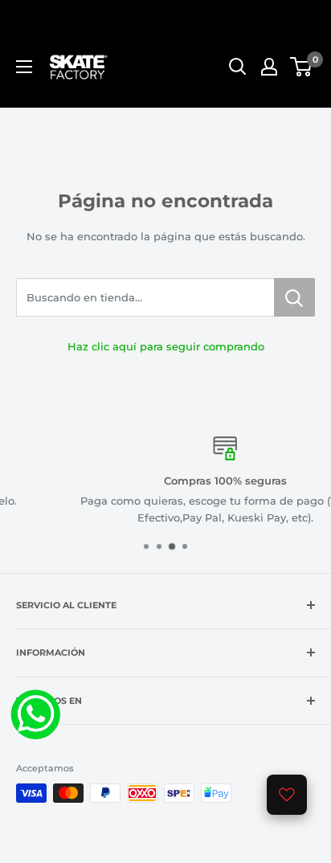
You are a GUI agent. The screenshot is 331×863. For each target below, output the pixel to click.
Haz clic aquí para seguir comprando (165, 346)
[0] (302, 66)
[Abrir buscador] (238, 67)
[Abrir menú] (24, 66)
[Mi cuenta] (269, 67)
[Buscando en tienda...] (294, 297)
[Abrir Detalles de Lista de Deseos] (287, 795)
